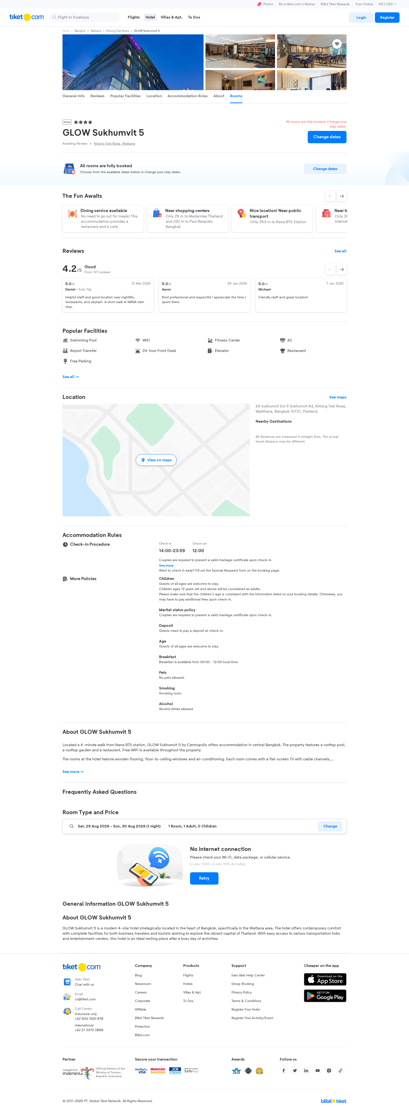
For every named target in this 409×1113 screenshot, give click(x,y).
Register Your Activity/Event (252, 1018)
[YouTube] (317, 1070)
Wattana (96, 31)
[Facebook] (283, 1070)
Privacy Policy (241, 992)
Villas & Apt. (192, 992)
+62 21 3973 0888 (89, 1030)
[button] (156, 460)
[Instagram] (329, 1070)
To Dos (188, 1001)
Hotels (188, 984)
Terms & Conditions (246, 1001)
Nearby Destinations (274, 421)
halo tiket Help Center (248, 975)
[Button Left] (330, 269)
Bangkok (80, 31)
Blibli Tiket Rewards (335, 4)
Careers (141, 992)
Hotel (65, 31)
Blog (138, 975)
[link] (361, 17)
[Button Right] (342, 269)
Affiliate (140, 1009)
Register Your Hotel (245, 1009)
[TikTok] (340, 1070)
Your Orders (364, 4)
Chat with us (84, 985)
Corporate (142, 1001)
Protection (142, 1027)
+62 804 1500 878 (89, 1019)
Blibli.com (142, 1035)
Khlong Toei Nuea (117, 31)
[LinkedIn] (306, 1070)
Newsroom (143, 984)
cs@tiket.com (85, 999)
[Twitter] (295, 1070)
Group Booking (242, 984)
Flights (188, 975)
